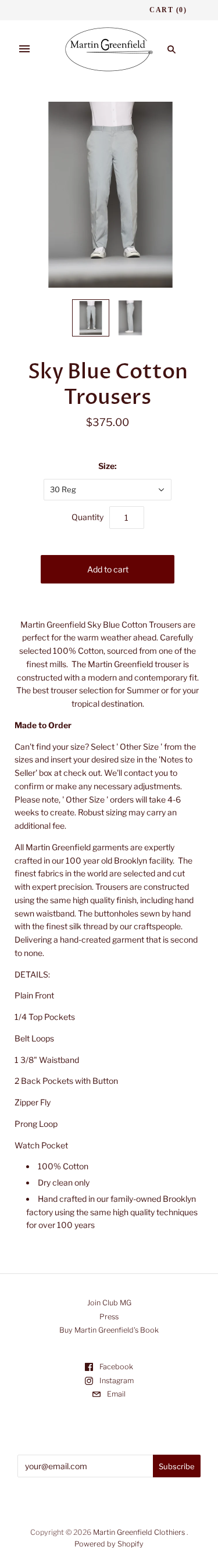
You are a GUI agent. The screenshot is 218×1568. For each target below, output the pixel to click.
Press (109, 1316)
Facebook (115, 1366)
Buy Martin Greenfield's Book (109, 1330)
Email (115, 1394)
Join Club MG (109, 1302)
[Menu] (24, 49)
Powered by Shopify (109, 1544)
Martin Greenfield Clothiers (139, 1532)
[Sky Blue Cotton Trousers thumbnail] (90, 317)
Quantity (87, 517)
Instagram (116, 1380)
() (168, 10)
